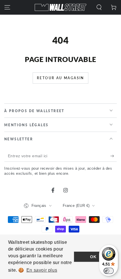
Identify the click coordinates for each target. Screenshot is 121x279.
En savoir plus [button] (41, 270)
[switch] (109, 271)
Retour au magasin (60, 78)
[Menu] (7, 7)
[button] (99, 7)
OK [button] (93, 256)
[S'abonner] (113, 156)
